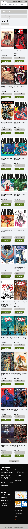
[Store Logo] (4, 2)
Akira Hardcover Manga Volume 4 (6, 195)
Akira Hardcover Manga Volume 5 (19, 195)
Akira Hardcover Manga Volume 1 (19, 123)
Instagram (18, 480)
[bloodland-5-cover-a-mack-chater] (7, 434)
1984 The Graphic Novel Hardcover (6, 51)
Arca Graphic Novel (5, 266)
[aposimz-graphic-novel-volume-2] (20, 218)
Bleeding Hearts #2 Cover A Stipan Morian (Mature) (20, 302)
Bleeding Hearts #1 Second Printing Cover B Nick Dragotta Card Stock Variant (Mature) (7, 303)
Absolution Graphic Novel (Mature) (6, 123)
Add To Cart (6, 58)
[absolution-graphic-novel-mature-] (7, 111)
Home (2, 16)
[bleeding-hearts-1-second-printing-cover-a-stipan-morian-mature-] (20, 254)
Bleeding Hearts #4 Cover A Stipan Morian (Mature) (20, 338)
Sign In (25, 1)
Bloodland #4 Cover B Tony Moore (20, 410)
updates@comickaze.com (21, 470)
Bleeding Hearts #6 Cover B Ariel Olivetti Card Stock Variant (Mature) (20, 375)
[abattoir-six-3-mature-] (20, 75)
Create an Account (17, 1)
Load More (14, 461)
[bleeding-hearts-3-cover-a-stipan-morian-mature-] (7, 326)
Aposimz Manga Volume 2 (20, 230)
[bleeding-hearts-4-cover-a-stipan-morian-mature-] (20, 326)
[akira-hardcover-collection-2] (7, 147)
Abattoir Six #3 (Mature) (19, 86)
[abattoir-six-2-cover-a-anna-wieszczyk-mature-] (7, 75)
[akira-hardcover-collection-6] (7, 218)
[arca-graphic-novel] (7, 254)
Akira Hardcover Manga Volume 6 (6, 231)
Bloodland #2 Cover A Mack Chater (7, 410)
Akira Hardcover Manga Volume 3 (19, 159)
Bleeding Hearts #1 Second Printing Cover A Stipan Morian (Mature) (20, 267)
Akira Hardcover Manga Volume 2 (6, 159)
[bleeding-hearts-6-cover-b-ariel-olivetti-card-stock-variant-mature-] (20, 362)
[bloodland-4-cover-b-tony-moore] (20, 398)
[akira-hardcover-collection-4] (7, 183)
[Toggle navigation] (26, 7)
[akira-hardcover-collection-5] (20, 183)
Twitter (18, 478)
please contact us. (18, 518)
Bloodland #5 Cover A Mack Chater (7, 446)
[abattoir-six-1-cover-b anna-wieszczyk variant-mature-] (20, 39)
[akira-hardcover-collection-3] (20, 147)
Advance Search (4, 23)
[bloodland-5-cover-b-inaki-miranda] (20, 434)
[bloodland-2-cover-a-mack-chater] (7, 398)
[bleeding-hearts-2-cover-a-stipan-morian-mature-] (20, 290)
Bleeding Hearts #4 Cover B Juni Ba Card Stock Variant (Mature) (7, 375)
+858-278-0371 (20, 473)
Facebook (18, 475)
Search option (6, 12)
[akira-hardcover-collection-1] (20, 111)
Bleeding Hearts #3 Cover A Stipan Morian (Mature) (7, 338)
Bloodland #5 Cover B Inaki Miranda (20, 446)
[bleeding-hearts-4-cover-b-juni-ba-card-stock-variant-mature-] (7, 362)
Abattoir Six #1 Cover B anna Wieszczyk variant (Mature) (19, 52)
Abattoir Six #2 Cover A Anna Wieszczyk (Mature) (7, 87)
